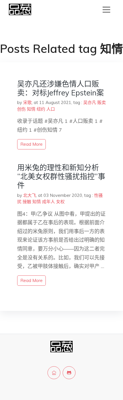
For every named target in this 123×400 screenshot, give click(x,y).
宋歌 (27, 102)
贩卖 (101, 102)
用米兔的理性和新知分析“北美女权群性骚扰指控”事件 (61, 176)
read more (31, 144)
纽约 (41, 109)
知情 (31, 109)
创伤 (21, 109)
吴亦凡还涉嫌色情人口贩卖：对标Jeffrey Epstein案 (60, 88)
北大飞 (29, 195)
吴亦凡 (89, 102)
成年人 (48, 201)
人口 (50, 109)
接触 (27, 201)
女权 (60, 201)
